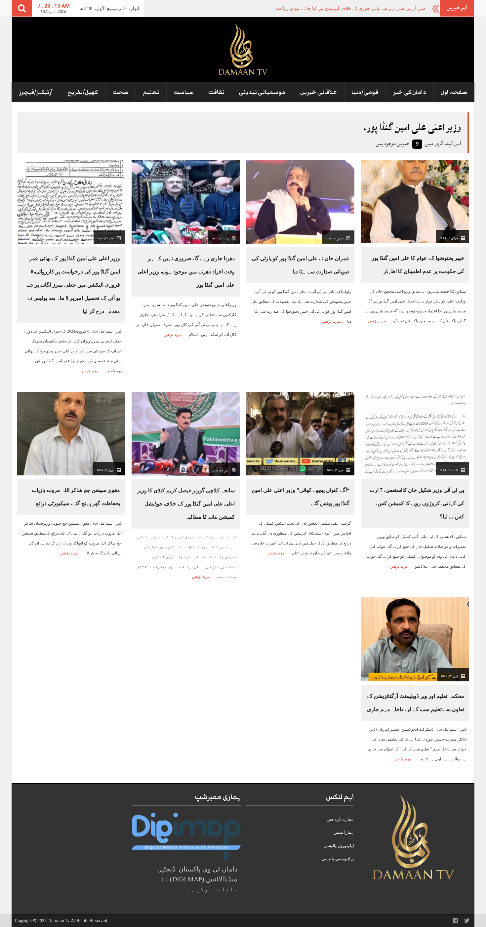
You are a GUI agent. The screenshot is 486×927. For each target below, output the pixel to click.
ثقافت (216, 92)
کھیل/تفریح (82, 92)
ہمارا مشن (344, 832)
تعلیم (151, 92)
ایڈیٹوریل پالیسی (339, 845)
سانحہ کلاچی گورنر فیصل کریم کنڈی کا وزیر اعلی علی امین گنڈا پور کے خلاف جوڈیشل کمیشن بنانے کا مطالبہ (186, 504)
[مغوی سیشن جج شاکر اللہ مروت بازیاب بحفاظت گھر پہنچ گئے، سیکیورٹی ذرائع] (71, 433)
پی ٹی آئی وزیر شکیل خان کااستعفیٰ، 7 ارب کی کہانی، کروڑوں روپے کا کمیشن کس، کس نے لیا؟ (417, 503)
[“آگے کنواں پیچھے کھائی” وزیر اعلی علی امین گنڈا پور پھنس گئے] (300, 433)
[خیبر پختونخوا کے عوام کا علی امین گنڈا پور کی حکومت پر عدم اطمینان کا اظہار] (415, 201)
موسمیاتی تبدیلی (262, 92)
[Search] (22, 8)
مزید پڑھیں (377, 321)
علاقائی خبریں (318, 92)
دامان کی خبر (409, 92)
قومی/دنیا (364, 92)
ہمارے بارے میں (340, 819)
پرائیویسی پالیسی (337, 858)
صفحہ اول (454, 92)
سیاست (184, 92)
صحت (121, 92)
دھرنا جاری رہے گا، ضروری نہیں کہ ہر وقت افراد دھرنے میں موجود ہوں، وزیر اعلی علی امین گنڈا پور (186, 272)
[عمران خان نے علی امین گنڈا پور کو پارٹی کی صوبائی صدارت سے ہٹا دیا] (300, 201)
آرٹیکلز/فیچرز (36, 92)
